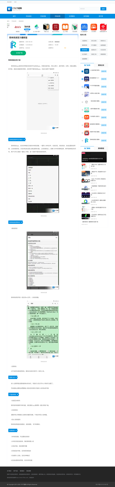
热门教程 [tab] (87, 148)
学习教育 (93, 45)
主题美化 (84, 41)
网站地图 (9, 2)
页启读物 (74, 31)
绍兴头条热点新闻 (55, 32)
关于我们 (9, 471)
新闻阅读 (21, 21)
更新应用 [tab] (101, 65)
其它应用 (93, 41)
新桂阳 (17, 31)
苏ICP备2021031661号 (102, 484)
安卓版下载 (19, 53)
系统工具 (93, 54)
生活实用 (103, 50)
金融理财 (84, 59)
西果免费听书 (103, 31)
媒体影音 (84, 45)
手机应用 (57, 16)
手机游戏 (28, 16)
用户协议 (15, 471)
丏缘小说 (46, 31)
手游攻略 (43, 16)
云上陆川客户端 (36, 32)
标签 (15, 2)
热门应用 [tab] (87, 65)
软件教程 (86, 16)
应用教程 (72, 16)
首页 (14, 16)
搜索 (103, 9)
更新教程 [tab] (101, 148)
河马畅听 (93, 31)
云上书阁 (65, 31)
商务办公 (103, 41)
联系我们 (22, 471)
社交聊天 (84, 54)
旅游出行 (93, 50)
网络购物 (103, 54)
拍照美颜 (103, 45)
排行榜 (101, 16)
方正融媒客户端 (84, 32)
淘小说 (27, 31)
